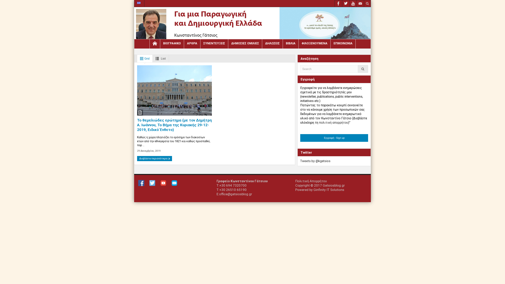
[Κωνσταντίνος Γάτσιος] (252, 24)
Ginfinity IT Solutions (328, 190)
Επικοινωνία (343, 43)
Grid (147, 58)
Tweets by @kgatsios (315, 161)
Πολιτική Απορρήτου (311, 181)
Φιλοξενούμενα (314, 43)
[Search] (363, 69)
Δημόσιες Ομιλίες (245, 43)
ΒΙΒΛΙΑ (291, 43)
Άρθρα (192, 43)
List (163, 58)
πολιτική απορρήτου (333, 122)
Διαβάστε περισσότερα (153, 158)
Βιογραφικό (172, 43)
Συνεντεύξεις (214, 43)
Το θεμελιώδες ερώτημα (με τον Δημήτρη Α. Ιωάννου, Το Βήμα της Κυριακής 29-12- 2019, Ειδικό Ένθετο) (174, 125)
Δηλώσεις (272, 43)
